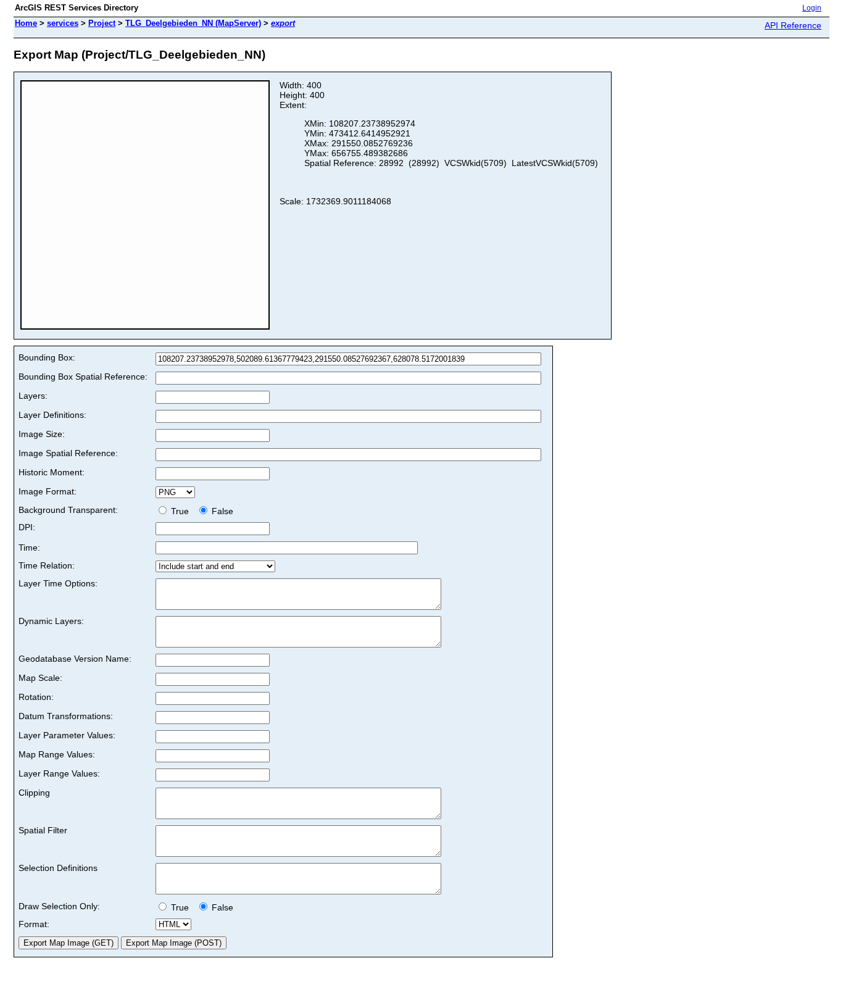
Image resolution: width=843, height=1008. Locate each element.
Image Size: (42, 434)
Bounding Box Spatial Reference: (83, 376)
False (221, 511)
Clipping (34, 793)
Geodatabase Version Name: (75, 659)
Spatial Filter (43, 830)
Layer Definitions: (52, 415)
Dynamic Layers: (51, 621)
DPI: (27, 527)
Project (101, 23)
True (181, 511)
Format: (34, 924)
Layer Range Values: (59, 773)
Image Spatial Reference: (68, 453)
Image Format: (48, 491)
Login (811, 8)
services (62, 23)
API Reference (793, 25)
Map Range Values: (57, 754)
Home (26, 23)
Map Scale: (40, 678)
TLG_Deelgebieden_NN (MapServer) (193, 23)
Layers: (33, 396)
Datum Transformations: (66, 716)
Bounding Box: (47, 357)
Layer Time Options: (58, 583)
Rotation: (36, 697)
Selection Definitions (58, 868)
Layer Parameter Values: (67, 735)
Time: (29, 547)
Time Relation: (47, 565)
